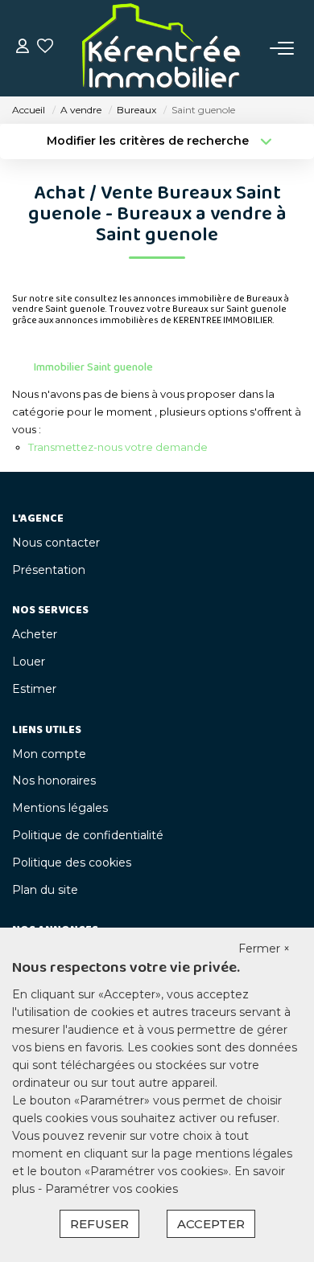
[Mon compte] (22, 48)
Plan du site (45, 890)
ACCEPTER (211, 1223)
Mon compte (49, 754)
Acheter (34, 634)
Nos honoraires (54, 780)
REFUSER (99, 1223)
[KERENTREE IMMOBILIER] (161, 48)
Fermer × (264, 948)
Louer (28, 661)
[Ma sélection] (45, 48)
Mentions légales (60, 808)
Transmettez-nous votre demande (118, 446)
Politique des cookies (71, 862)
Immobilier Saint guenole (93, 367)
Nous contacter (56, 542)
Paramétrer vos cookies (111, 1189)
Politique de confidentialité (87, 835)
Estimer (34, 689)
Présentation (48, 570)
